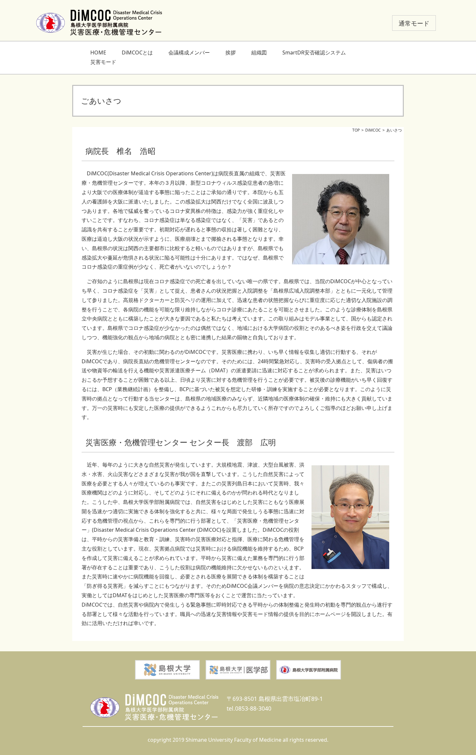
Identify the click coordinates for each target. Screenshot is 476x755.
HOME (98, 52)
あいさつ (394, 130)
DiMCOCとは (137, 52)
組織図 (259, 52)
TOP (356, 130)
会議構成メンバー (189, 52)
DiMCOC (373, 130)
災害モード (103, 61)
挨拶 (230, 52)
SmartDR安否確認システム (314, 52)
